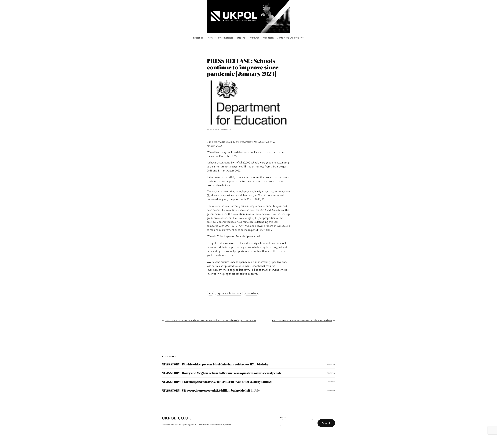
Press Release (251, 293)
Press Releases (226, 129)
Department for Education (229, 293)
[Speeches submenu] (204, 37)
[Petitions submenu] (246, 37)
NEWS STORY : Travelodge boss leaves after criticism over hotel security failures (217, 381)
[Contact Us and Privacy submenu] (303, 37)
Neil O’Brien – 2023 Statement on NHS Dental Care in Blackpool (302, 320)
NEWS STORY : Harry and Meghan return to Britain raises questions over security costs (221, 373)
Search (283, 417)
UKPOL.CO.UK (176, 418)
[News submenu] (215, 37)
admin (217, 129)
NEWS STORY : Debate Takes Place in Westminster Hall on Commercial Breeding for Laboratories (210, 320)
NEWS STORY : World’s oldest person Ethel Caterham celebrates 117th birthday (215, 364)
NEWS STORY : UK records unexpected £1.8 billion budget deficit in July (211, 390)
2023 (210, 293)
